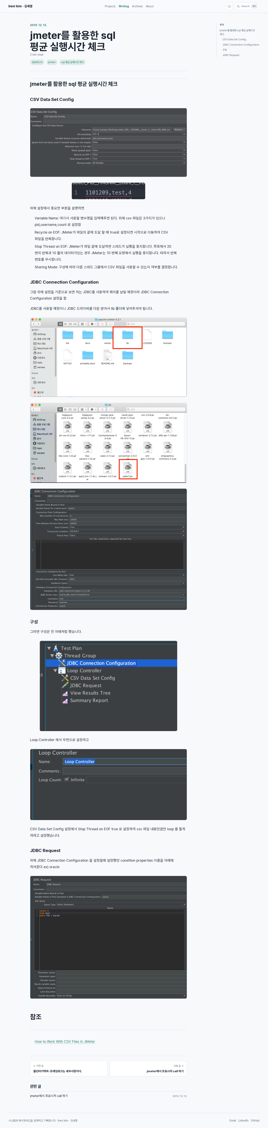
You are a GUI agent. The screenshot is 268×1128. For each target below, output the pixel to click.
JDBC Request (45, 850)
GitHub (255, 1120)
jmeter (52, 62)
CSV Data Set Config (52, 99)
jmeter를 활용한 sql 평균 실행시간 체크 (74, 84)
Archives (137, 6)
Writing (124, 6)
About (150, 6)
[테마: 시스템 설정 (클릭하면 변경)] (229, 6)
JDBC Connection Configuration (64, 282)
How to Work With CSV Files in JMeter (65, 1041)
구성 (34, 622)
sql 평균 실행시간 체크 (72, 62)
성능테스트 (37, 62)
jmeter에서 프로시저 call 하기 (49, 1096)
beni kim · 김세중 (20, 6)
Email (233, 1120)
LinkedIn (243, 1120)
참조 (35, 1017)
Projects (110, 6)
